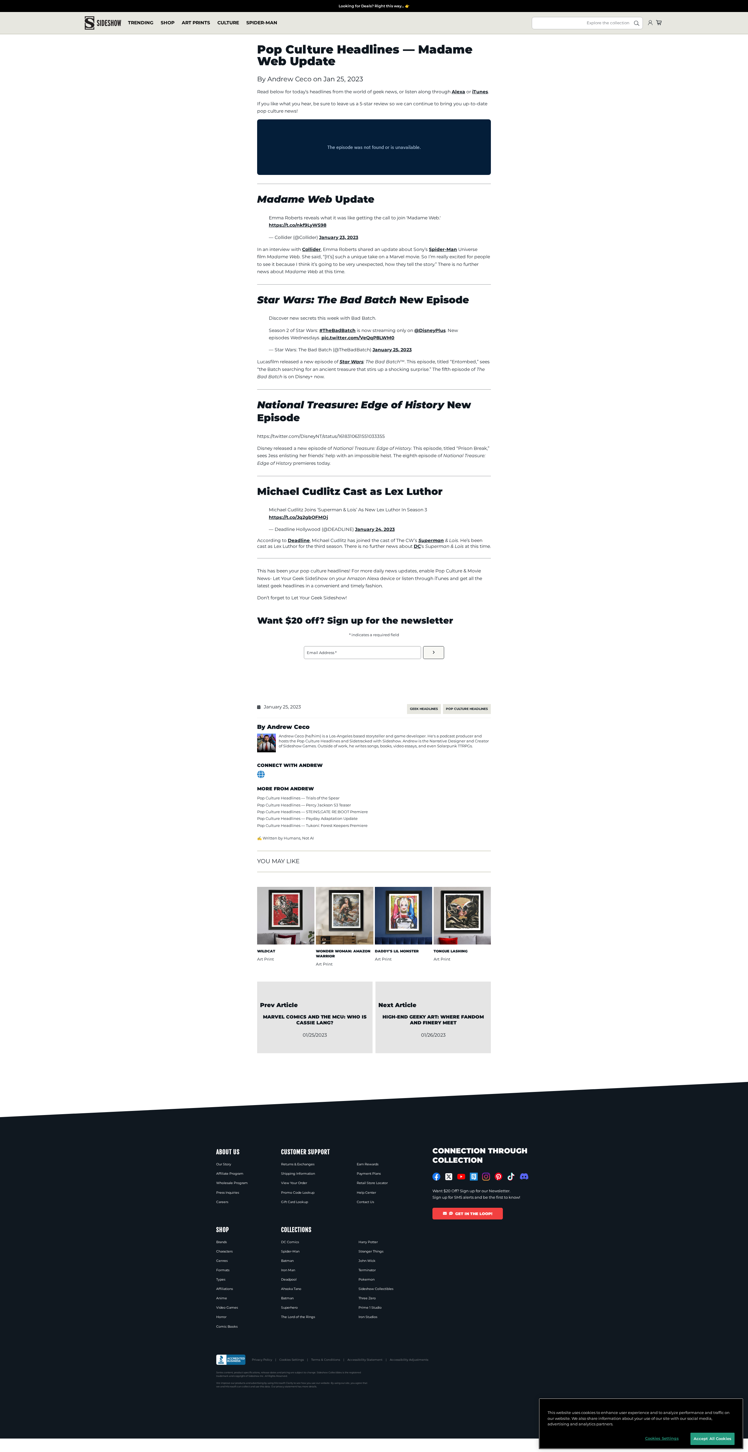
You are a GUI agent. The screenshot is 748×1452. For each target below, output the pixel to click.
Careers (222, 1202)
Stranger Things (371, 1251)
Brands (221, 1242)
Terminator (367, 1270)
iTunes (480, 91)
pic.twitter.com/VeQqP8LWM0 (357, 337)
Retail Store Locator (372, 1183)
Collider (311, 249)
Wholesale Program (232, 1183)
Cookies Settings (291, 1360)
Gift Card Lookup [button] (294, 1202)
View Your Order (294, 1183)
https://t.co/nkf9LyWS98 (297, 225)
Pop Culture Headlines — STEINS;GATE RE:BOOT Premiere (312, 811)
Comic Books (227, 1326)
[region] (641, 1423)
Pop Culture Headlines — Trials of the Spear (298, 798)
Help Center (366, 1192)
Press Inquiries (227, 1192)
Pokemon (367, 1279)
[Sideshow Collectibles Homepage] (103, 23)
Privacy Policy (262, 1360)
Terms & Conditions (325, 1360)
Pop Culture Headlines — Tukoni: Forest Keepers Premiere (312, 825)
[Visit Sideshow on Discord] (523, 1176)
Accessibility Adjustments (409, 1360)
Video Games (227, 1307)
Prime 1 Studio (370, 1307)
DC (417, 546)
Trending (140, 23)
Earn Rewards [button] (367, 1164)
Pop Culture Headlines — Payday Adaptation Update (307, 818)
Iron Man (288, 1270)
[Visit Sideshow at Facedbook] (436, 1177)
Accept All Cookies (712, 1438)
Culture (228, 23)
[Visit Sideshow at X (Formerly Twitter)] (449, 1177)
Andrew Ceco (290, 79)
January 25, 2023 (392, 349)
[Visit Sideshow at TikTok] (511, 1177)
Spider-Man (261, 23)
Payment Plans (369, 1173)
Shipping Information (298, 1173)
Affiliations (224, 1289)
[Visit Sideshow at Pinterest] (499, 1177)
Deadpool (289, 1279)
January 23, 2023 (338, 237)
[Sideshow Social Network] (474, 1177)
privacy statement (286, 1386)
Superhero (289, 1307)
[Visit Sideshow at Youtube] (461, 1177)
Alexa (458, 91)
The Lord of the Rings (298, 1317)
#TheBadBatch (337, 330)
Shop (167, 23)
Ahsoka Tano (291, 1289)
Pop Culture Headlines (467, 709)
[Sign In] (650, 23)
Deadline (299, 540)
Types (220, 1279)
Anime (221, 1298)
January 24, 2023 (375, 529)
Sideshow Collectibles (376, 1289)
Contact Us (365, 1202)
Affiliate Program (229, 1173)
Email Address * (322, 652)
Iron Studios (368, 1317)
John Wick (367, 1261)
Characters (224, 1251)
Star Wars (351, 361)
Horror (221, 1317)
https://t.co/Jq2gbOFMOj (298, 517)
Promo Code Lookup (297, 1192)
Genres (222, 1261)
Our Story (223, 1164)
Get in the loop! (473, 1213)
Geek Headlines (424, 709)
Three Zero (367, 1298)
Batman (287, 1261)
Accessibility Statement (364, 1360)
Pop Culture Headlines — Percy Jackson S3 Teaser (304, 805)
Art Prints (196, 23)
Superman (431, 540)
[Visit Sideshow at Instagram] (486, 1177)
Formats (222, 1270)
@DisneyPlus (430, 330)
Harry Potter (368, 1242)
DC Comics (290, 1242)
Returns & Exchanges (297, 1164)
